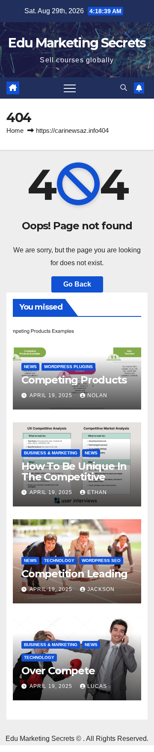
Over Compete (58, 670)
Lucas (97, 686)
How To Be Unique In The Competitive (74, 471)
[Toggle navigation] (69, 88)
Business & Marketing (50, 453)
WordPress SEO (101, 560)
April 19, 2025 (52, 395)
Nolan (97, 395)
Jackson (101, 589)
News (30, 366)
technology (59, 560)
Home (15, 130)
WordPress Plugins (68, 366)
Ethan (97, 492)
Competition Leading (74, 574)
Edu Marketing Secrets (76, 43)
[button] (123, 87)
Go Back (77, 284)
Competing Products (73, 380)
